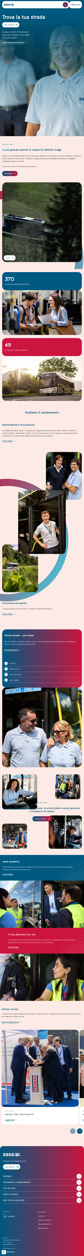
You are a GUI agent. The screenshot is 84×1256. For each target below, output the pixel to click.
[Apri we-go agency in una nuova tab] (9, 1252)
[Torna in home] (9, 4)
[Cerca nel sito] (65, 4)
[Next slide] (79, 1131)
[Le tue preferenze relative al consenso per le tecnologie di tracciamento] (4, 1252)
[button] (75, 4)
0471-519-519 (7, 1242)
